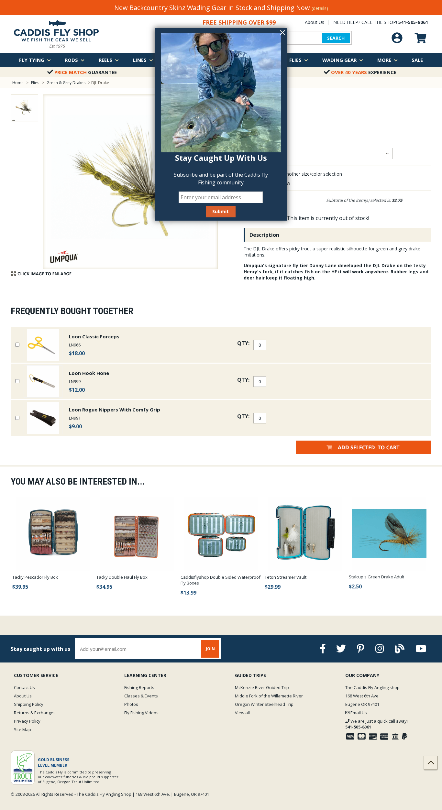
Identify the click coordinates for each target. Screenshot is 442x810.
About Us (314, 22)
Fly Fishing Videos (141, 713)
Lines (140, 60)
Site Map (22, 729)
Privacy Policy (27, 721)
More (384, 60)
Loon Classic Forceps (94, 336)
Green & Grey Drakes (66, 82)
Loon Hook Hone (89, 373)
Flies (295, 60)
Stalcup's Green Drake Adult (376, 577)
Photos (131, 704)
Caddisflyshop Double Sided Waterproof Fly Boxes (220, 580)
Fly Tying (31, 60)
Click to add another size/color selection (300, 174)
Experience (363, 72)
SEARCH (336, 38)
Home (18, 82)
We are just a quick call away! (376, 724)
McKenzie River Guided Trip (262, 687)
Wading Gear (339, 60)
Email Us (358, 713)
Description (264, 234)
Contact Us (24, 687)
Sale (417, 60)
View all (242, 713)
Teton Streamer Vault (285, 577)
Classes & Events (141, 696)
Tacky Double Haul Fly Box (122, 577)
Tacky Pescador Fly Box (35, 577)
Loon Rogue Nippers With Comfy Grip (114, 409)
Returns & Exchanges (35, 713)
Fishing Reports (139, 687)
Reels (105, 60)
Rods (71, 60)
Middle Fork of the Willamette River (269, 696)
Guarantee (85, 72)
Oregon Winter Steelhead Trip (264, 704)
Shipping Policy (28, 704)
